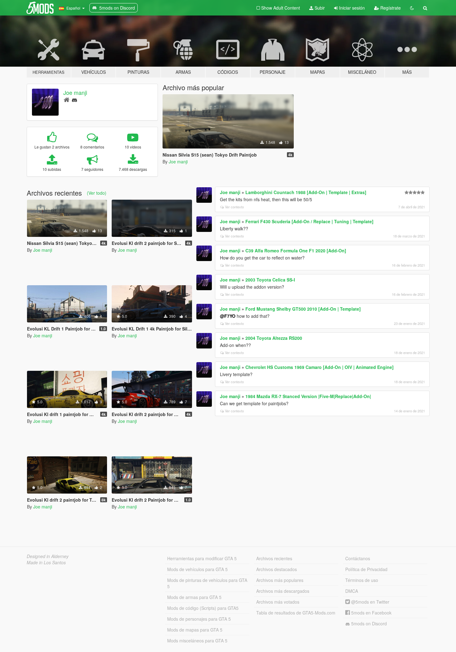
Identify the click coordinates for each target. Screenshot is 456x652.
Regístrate (390, 8)
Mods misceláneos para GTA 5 (197, 640)
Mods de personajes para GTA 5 (199, 619)
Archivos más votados (277, 602)
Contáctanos (357, 558)
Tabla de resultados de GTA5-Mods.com (295, 613)
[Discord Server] (74, 99)
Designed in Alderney (48, 556)
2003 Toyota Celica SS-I (270, 280)
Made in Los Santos (46, 562)
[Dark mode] (411, 8)
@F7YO (227, 316)
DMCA (351, 591)
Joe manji (75, 92)
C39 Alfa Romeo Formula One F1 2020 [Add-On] (295, 250)
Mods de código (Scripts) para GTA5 (203, 608)
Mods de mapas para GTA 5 (194, 630)
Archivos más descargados (282, 591)
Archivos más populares (279, 580)
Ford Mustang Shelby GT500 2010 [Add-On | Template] (303, 309)
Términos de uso (361, 580)
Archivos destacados (276, 569)
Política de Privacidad (366, 569)
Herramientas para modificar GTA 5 (202, 558)
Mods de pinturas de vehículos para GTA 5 (207, 583)
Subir (319, 8)
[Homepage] (66, 99)
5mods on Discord (368, 623)
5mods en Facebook (370, 613)
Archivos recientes (274, 558)
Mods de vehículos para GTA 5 (197, 569)
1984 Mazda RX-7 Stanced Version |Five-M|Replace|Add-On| (308, 396)
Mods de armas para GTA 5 (194, 597)
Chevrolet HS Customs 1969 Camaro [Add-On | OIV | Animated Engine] (319, 367)
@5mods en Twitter (369, 602)
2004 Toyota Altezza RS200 (273, 338)
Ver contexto (234, 206)
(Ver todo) (96, 193)
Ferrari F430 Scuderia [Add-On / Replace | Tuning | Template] (309, 221)
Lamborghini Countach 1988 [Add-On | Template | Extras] (305, 192)
